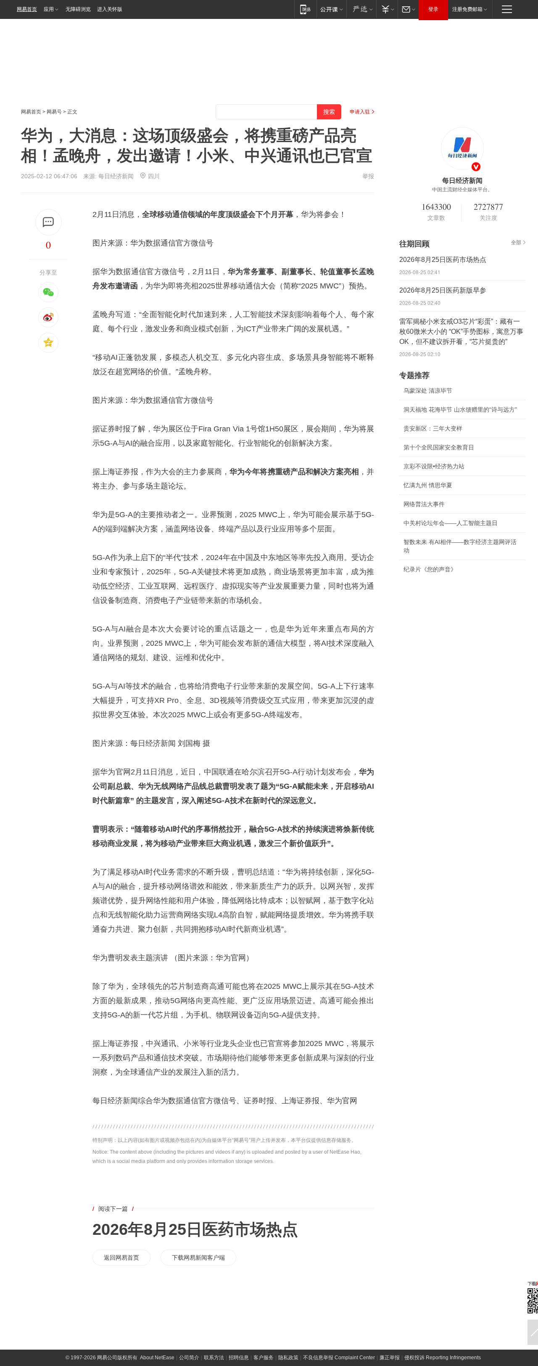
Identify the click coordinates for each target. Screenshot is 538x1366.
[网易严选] (361, 9)
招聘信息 (239, 1358)
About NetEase (157, 1358)
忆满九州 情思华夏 (428, 485)
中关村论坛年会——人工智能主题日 (451, 523)
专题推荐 (414, 375)
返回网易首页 (121, 1257)
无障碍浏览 (78, 9)
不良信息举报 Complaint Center (339, 1358)
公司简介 (189, 1358)
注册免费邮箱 (467, 9)
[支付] (387, 9)
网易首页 (27, 9)
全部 (516, 243)
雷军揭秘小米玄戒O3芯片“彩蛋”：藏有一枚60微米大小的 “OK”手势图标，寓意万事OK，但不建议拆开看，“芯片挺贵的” (461, 331)
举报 (368, 176)
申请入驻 (360, 111)
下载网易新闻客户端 (198, 1257)
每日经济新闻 (116, 176)
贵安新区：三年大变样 (433, 428)
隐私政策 (288, 1358)
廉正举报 (390, 1358)
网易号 (54, 112)
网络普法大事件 (424, 504)
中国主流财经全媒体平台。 (462, 190)
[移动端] (305, 9)
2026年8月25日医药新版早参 (442, 290)
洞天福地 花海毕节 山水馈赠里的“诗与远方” (460, 409)
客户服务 (263, 1358)
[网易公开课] (331, 9)
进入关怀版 (109, 9)
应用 (49, 9)
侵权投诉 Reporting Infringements (442, 1358)
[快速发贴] (48, 222)
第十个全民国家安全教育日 (439, 447)
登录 (433, 9)
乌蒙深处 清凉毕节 (428, 390)
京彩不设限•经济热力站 (434, 466)
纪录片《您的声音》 (430, 569)
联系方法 (214, 1358)
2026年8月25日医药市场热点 (195, 1229)
